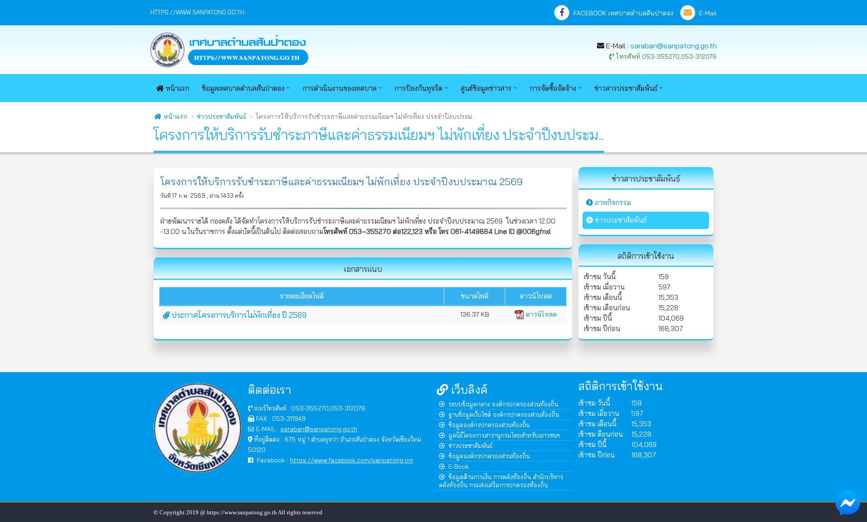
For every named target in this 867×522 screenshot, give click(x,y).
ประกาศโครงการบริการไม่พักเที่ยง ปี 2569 (238, 315)
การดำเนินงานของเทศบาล (340, 88)
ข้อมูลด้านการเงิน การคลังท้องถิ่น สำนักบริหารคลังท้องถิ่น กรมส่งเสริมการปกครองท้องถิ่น (501, 481)
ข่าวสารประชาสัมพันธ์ (625, 88)
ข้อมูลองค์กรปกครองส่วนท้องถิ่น (489, 425)
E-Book (458, 466)
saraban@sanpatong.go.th (673, 45)
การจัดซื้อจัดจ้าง (553, 88)
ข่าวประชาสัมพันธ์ (221, 116)
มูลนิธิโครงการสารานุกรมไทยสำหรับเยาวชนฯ (504, 435)
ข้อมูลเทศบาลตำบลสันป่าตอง (243, 88)
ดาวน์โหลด (540, 314)
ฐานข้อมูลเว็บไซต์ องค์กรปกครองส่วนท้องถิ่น (503, 414)
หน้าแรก (176, 88)
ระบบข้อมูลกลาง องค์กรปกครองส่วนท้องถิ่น (503, 404)
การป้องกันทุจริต (419, 88)
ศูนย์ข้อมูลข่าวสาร (486, 88)
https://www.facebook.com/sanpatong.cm (351, 460)
